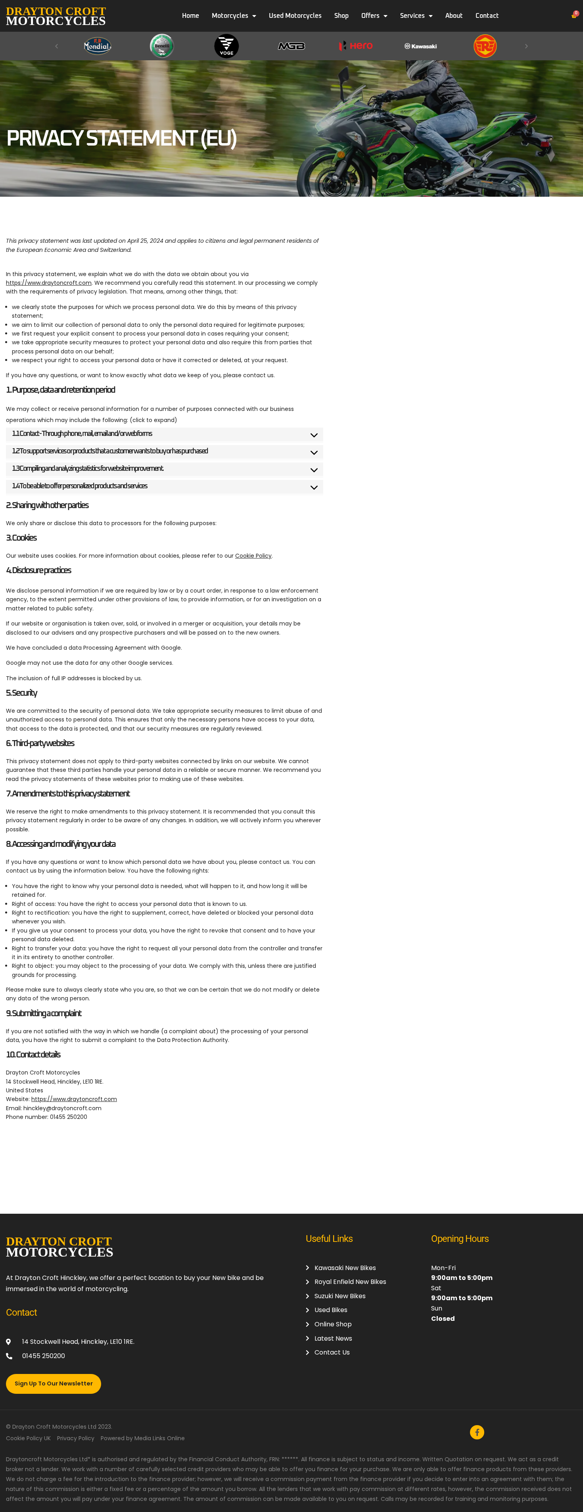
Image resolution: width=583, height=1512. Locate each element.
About (454, 16)
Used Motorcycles (295, 16)
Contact (487, 16)
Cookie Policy (253, 556)
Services (412, 16)
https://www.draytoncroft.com (49, 283)
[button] (56, 46)
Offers (370, 16)
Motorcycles (230, 16)
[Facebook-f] (477, 1432)
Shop (341, 16)
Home (190, 16)
